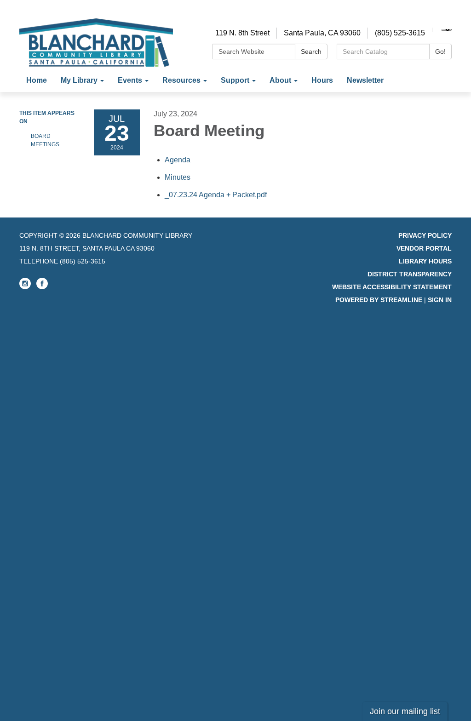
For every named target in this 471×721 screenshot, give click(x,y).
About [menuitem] (280, 80)
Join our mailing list (405, 711)
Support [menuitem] (235, 80)
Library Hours (425, 261)
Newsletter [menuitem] (365, 80)
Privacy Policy (425, 235)
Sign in (440, 299)
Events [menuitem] (130, 80)
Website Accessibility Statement (392, 287)
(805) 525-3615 (400, 33)
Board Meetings (45, 140)
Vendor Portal (424, 248)
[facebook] (42, 287)
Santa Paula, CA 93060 (322, 33)
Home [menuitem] (36, 80)
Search (311, 51)
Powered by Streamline (378, 299)
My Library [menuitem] (79, 80)
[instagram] (25, 287)
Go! (440, 51)
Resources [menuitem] (181, 80)
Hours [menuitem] (322, 80)
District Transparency (410, 274)
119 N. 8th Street (242, 33)
